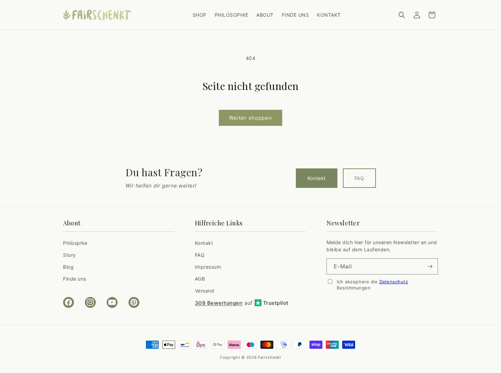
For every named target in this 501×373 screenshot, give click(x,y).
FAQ (359, 178)
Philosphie (75, 243)
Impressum (208, 267)
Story (69, 255)
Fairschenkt (269, 357)
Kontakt (316, 178)
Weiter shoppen (250, 118)
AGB (200, 279)
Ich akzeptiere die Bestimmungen (372, 284)
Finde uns (74, 279)
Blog (68, 267)
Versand (204, 291)
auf (242, 303)
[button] (401, 15)
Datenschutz (393, 281)
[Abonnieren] (430, 266)
